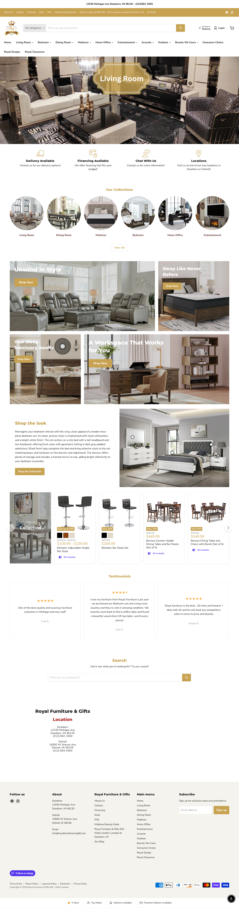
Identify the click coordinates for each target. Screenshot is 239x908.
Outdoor (163, 42)
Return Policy (32, 883)
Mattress (83, 42)
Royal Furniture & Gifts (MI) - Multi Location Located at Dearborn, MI (112, 12)
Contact (20, 12)
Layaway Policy (49, 883)
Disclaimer (65, 883)
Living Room (24, 42)
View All (119, 247)
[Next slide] (230, 100)
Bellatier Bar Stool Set (115, 548)
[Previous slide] (9, 100)
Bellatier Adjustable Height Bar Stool (73, 549)
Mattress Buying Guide (65, 12)
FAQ (49, 12)
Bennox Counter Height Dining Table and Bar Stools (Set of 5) (162, 544)
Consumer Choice (213, 42)
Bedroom (43, 42)
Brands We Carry (185, 42)
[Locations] (198, 160)
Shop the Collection (29, 471)
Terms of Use (16, 883)
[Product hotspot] (132, 437)
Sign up (221, 810)
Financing (31, 12)
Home (7, 42)
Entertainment (126, 42)
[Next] (228, 528)
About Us (8, 12)
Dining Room (64, 42)
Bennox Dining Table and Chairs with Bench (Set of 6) (207, 542)
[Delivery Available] (40, 160)
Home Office (103, 42)
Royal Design (12, 52)
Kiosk (41, 12)
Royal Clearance (35, 52)
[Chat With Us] (146, 160)
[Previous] (11, 528)
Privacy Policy (80, 883)
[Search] (180, 28)
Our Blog (151, 12)
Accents (147, 42)
